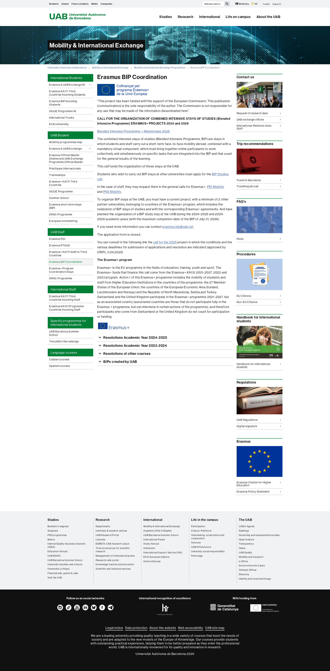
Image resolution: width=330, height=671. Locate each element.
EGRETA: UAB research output (112, 543)
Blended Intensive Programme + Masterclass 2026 (133, 131)
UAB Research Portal (107, 535)
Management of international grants (115, 555)
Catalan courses (59, 359)
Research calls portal (107, 560)
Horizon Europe (152, 561)
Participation (198, 526)
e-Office (243, 561)
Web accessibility (190, 628)
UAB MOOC (54, 555)
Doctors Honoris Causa (252, 565)
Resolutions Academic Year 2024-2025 (135, 337)
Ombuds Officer (248, 569)
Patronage (197, 555)
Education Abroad (58, 551)
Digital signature (247, 426)
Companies (106, 3)
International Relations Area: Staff (254, 127)
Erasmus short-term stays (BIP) (65, 206)
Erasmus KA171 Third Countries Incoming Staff (64, 298)
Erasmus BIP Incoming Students (63, 102)
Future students (80, 3)
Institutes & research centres (111, 530)
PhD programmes (57, 535)
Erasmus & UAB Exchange (65, 148)
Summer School (59, 198)
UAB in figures (247, 526)
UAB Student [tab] (60, 135)
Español (277, 3)
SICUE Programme (61, 191)
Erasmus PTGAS (59, 245)
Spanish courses (59, 366)
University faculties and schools (65, 564)
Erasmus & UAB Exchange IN (67, 84)
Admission (149, 548)
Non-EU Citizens (247, 302)
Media (94, 3)
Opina (242, 548)
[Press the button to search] (227, 4)
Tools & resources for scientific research (113, 550)
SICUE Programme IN (62, 111)
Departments (103, 526)
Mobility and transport (251, 556)
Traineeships (57, 175)
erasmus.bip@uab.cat (177, 227)
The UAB (245, 520)
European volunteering (63, 221)
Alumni (65, 3)
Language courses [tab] (64, 352)
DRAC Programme (60, 214)
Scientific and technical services (113, 568)
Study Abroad (151, 543)
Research (185, 17)
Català (266, 3)
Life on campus (238, 17)
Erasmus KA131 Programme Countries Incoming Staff (66, 308)
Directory (243, 3)
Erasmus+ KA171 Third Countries (63, 183)
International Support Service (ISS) (162, 552)
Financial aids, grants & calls (63, 573)
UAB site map (215, 628)
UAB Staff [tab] (58, 232)
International (209, 17)
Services (196, 542)
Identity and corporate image (255, 578)
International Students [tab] (66, 78)
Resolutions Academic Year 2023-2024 (135, 345)
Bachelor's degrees (58, 526)
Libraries (100, 539)
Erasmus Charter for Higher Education (254, 484)
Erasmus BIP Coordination (65, 262)
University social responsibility (208, 551)
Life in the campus (204, 520)
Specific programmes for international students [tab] (68, 323)
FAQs (240, 239)
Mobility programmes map (65, 142)
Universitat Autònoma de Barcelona (67, 67)
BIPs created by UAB (120, 361)
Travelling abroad (248, 186)
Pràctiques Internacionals (65, 168)
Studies (165, 17)
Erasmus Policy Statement (253, 491)
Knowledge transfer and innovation (115, 564)
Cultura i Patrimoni (201, 530)
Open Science (246, 539)
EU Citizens (244, 296)
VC (256, 3)
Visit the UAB (55, 577)
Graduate (53, 530)
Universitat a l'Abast (59, 568)
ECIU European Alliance (156, 556)
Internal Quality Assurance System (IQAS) (66, 545)
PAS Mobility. (112, 192)
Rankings (244, 530)
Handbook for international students (253, 365)
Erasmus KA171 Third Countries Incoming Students (67, 93)
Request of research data (252, 113)
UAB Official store (201, 547)
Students (54, 3)
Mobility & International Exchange (110, 67)
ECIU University (59, 124)
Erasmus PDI (57, 239)
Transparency (246, 543)
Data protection (136, 628)
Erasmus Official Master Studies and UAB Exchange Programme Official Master (66, 158)
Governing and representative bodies (259, 535)
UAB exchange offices (250, 119)
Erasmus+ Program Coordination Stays (61, 270)
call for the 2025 (165, 242)
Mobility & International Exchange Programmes (159, 67)
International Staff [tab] (63, 289)
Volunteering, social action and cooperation (207, 537)
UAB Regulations (247, 420)
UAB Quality (245, 552)
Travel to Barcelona (249, 180)
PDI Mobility (215, 187)
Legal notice (114, 628)
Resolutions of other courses (126, 353)
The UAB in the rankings (64, 341)
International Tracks (61, 117)
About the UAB (268, 17)
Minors (51, 539)
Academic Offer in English (157, 530)
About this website (162, 628)
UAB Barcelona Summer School (64, 333)
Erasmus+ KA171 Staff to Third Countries (68, 253)
